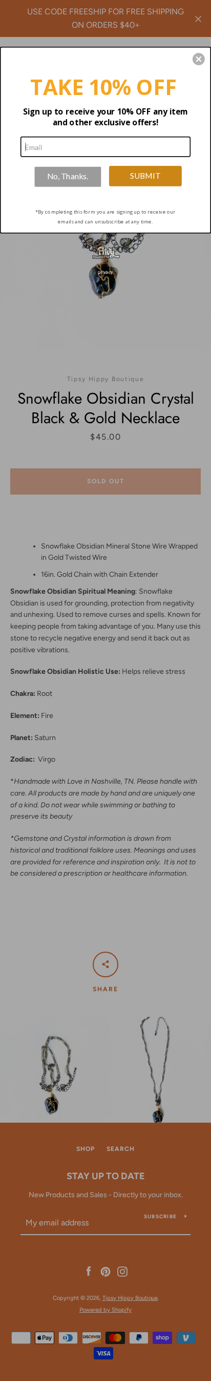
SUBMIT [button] (145, 175)
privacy (105, 272)
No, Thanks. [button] (67, 176)
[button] (199, 59)
